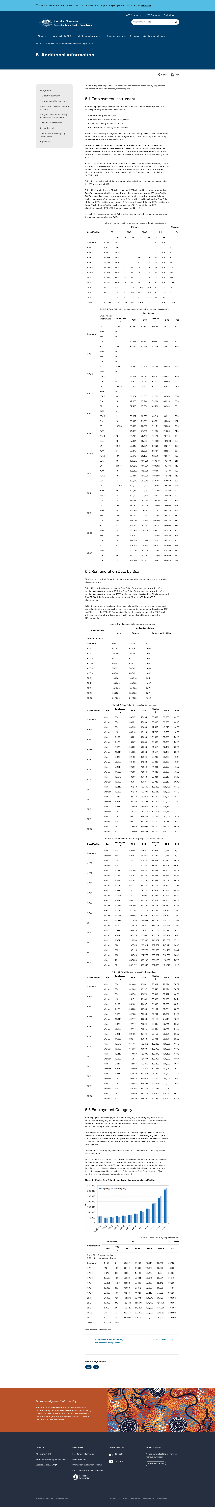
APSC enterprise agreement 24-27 (51, 1460)
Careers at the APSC (46, 1465)
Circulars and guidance (154, 36)
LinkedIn (119, 1455)
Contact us (169, 15)
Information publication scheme (87, 1465)
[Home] (65, 22)
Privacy (112, 1499)
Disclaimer (162, 1499)
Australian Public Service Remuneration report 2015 (69, 44)
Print (177, 75)
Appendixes (45, 142)
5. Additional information (51, 123)
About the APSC (43, 1454)
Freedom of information (83, 1454)
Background (45, 91)
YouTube (119, 1462)
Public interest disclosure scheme (88, 1470)
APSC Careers (152, 15)
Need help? (135, 1499)
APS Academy (133, 15)
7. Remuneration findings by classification (52, 135)
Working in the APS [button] (62, 36)
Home (38, 44)
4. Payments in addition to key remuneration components (53, 116)
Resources (134, 36)
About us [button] (42, 36)
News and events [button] (115, 36)
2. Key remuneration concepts (53, 101)
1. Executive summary (50, 96)
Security (123, 1499)
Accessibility (148, 1499)
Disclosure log (79, 1460)
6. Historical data (47, 128)
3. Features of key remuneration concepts (54, 108)
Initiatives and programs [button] (89, 36)
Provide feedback (156, 1464)
